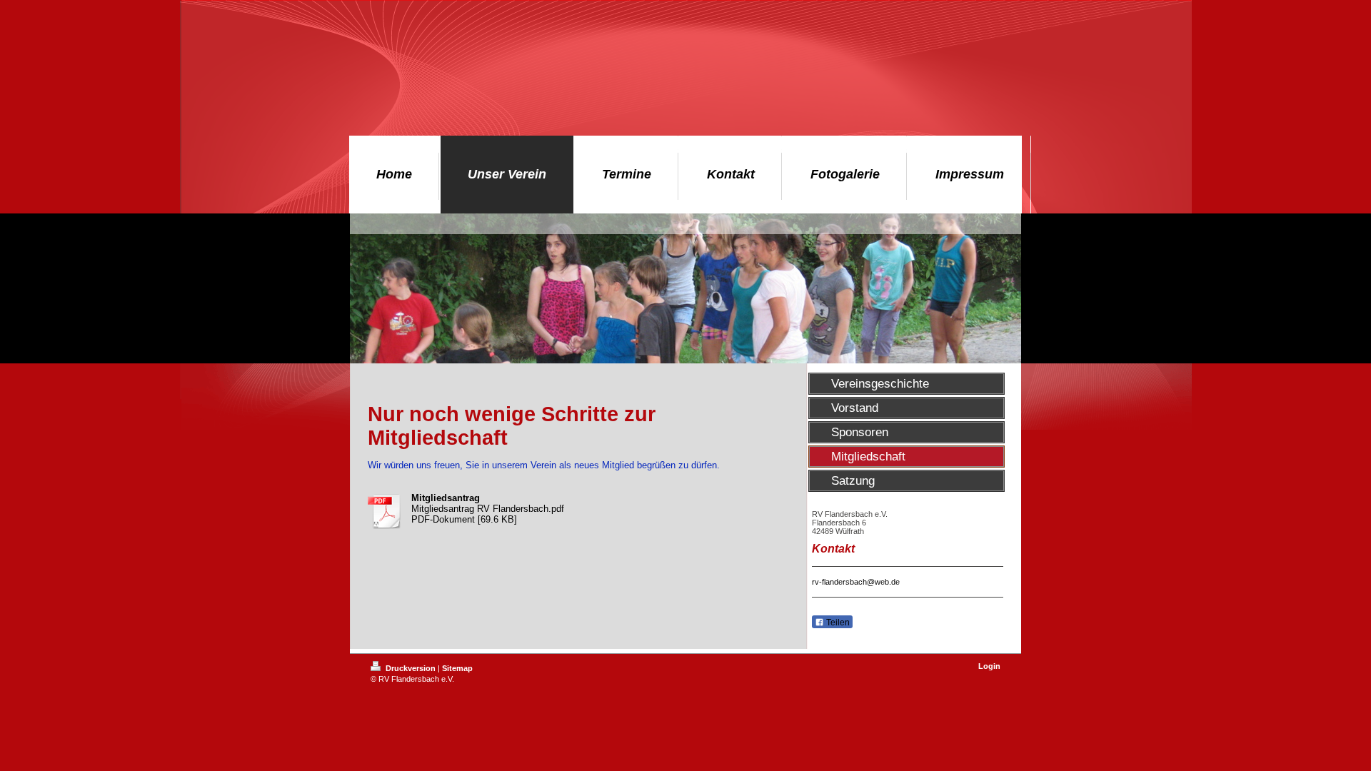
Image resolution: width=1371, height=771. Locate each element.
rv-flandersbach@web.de (856, 582)
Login (989, 666)
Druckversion (410, 668)
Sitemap (457, 668)
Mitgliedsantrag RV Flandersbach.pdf (487, 508)
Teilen (837, 623)
